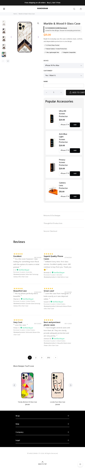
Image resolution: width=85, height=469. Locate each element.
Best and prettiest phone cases (52, 323)
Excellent (17, 256)
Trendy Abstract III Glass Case (27, 402)
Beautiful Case (20, 291)
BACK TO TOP (42, 464)
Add (75, 125)
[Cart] (81, 9)
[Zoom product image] (38, 23)
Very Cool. (17, 322)
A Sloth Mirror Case (62, 277)
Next (38, 37)
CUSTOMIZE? (48, 71)
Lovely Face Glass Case (57, 402)
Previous (11, 37)
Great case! (49, 291)
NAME (46, 81)
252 (48, 357)
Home (15, 14)
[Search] (74, 9)
